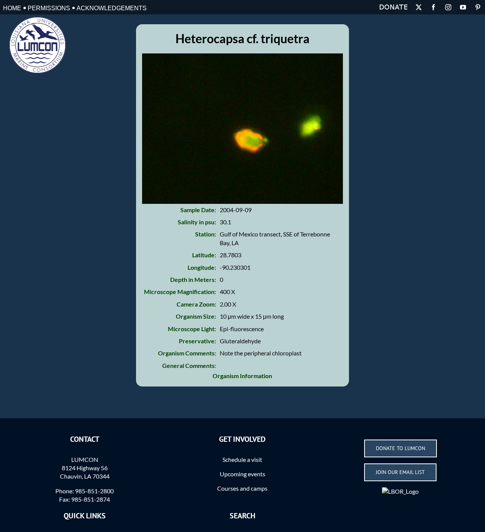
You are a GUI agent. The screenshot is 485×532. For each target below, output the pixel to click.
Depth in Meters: (193, 279)
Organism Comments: (187, 353)
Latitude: (204, 254)
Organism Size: (196, 316)
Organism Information (242, 375)
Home (12, 8)
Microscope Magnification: (180, 291)
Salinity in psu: (197, 221)
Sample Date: (198, 209)
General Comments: (189, 365)
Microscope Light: (192, 328)
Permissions (49, 8)
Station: (205, 234)
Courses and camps (242, 488)
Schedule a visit (242, 459)
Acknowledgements (112, 8)
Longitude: (202, 267)
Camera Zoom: (196, 304)
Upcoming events (242, 473)
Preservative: (197, 340)
